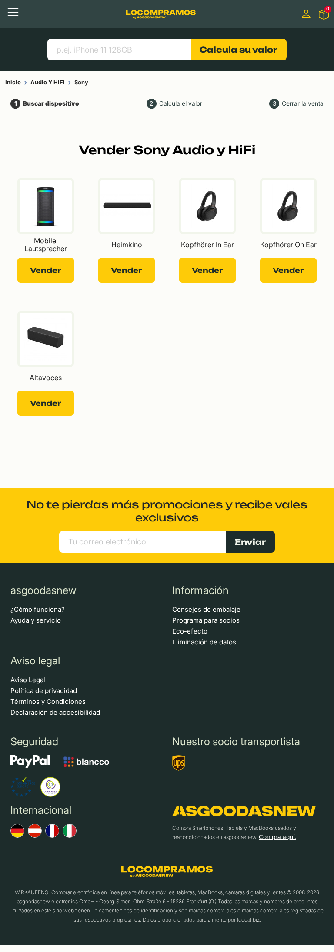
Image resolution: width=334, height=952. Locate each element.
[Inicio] (161, 13)
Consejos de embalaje (206, 609)
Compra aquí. (277, 836)
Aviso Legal (27, 680)
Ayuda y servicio (35, 620)
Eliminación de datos (204, 642)
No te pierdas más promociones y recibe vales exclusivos (167, 511)
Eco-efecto (189, 631)
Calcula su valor (238, 49)
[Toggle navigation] (13, 12)
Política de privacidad (43, 691)
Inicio (13, 82)
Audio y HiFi (47, 82)
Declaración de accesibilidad (55, 712)
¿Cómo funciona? (37, 609)
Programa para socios (206, 620)
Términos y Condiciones (48, 701)
